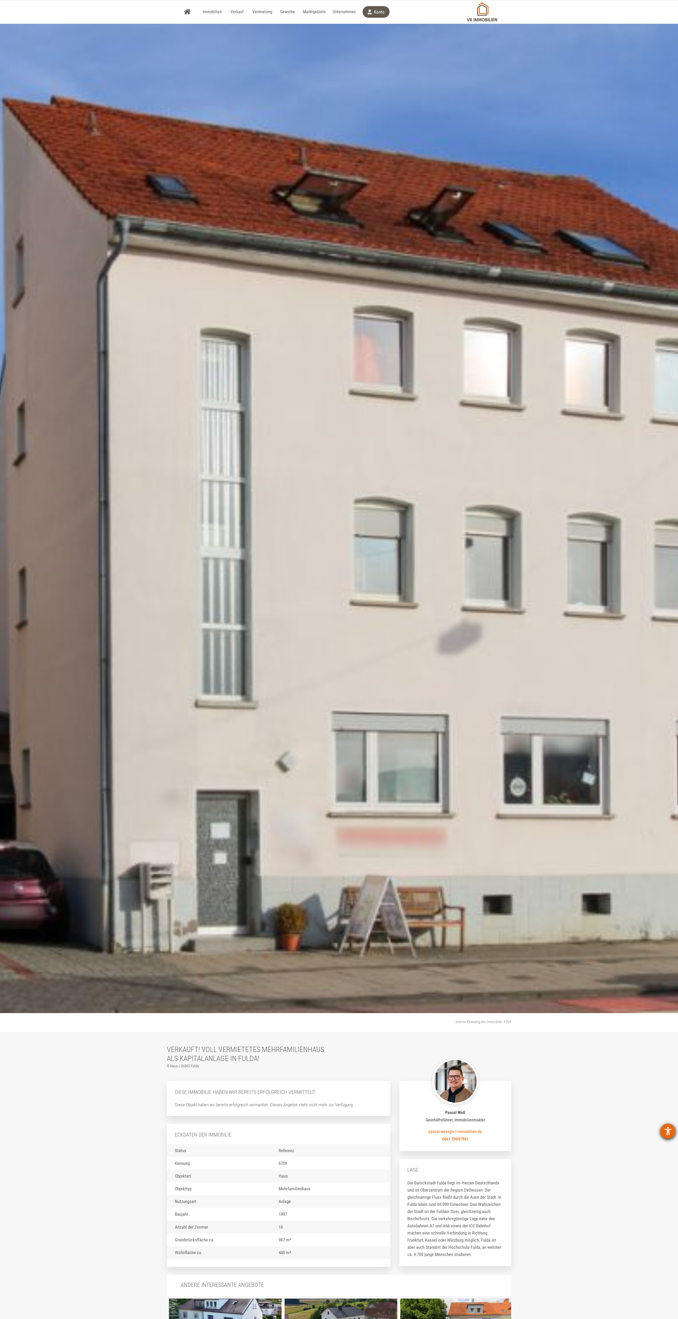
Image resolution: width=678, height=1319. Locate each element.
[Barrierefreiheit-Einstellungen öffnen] (668, 1131)
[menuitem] (187, 12)
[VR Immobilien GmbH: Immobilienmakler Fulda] (482, 11)
